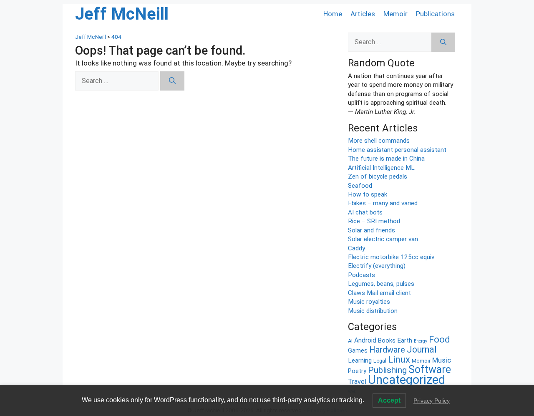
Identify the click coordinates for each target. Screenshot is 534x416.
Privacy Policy (431, 400)
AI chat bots (365, 212)
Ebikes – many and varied (383, 203)
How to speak (367, 194)
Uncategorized (406, 380)
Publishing (387, 370)
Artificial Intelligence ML (381, 167)
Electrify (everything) (377, 266)
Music (441, 360)
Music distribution (373, 311)
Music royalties (369, 301)
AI (350, 341)
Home (332, 14)
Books (386, 340)
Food (439, 339)
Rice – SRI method (374, 221)
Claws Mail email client (379, 293)
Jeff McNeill (122, 14)
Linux (399, 359)
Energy (420, 341)
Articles (362, 14)
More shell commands (379, 140)
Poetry (357, 371)
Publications (435, 14)
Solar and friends (371, 230)
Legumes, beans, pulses (381, 283)
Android (365, 340)
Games (358, 350)
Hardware (387, 350)
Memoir (395, 14)
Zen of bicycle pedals (377, 176)
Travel (357, 382)
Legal (379, 361)
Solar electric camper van (383, 239)
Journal (422, 349)
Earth (404, 340)
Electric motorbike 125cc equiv (391, 257)
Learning (360, 360)
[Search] (172, 81)
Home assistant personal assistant (397, 150)
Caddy (356, 248)
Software (429, 369)
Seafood (360, 185)
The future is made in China (386, 158)
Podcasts (361, 275)
